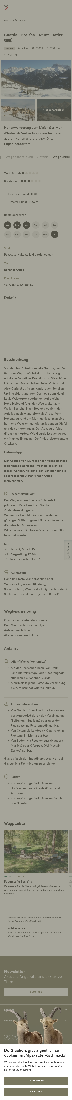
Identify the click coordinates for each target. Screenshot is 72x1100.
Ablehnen (36, 1091)
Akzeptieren (36, 1080)
